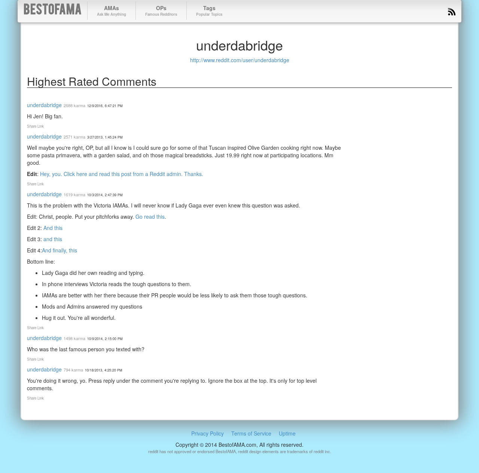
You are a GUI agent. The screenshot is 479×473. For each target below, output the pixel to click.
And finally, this (59, 250)
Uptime (287, 433)
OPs (161, 10)
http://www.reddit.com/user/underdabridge (239, 60)
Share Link (35, 126)
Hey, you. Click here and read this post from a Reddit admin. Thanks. (121, 174)
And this (52, 227)
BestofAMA (53, 10)
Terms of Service (251, 433)
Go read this (150, 216)
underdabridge (44, 105)
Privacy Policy (207, 433)
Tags (209, 10)
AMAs (111, 10)
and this (52, 239)
